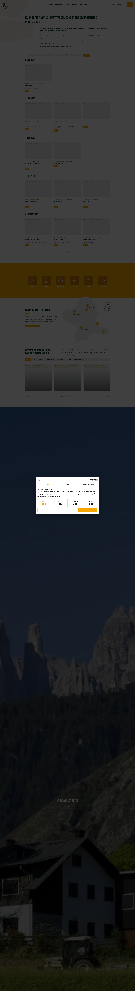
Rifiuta (47, 510)
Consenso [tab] (46, 484)
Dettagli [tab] (67, 484)
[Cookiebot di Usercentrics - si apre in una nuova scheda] (91, 480)
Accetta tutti (88, 510)
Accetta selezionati (67, 510)
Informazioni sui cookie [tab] (88, 484)
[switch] (60, 504)
